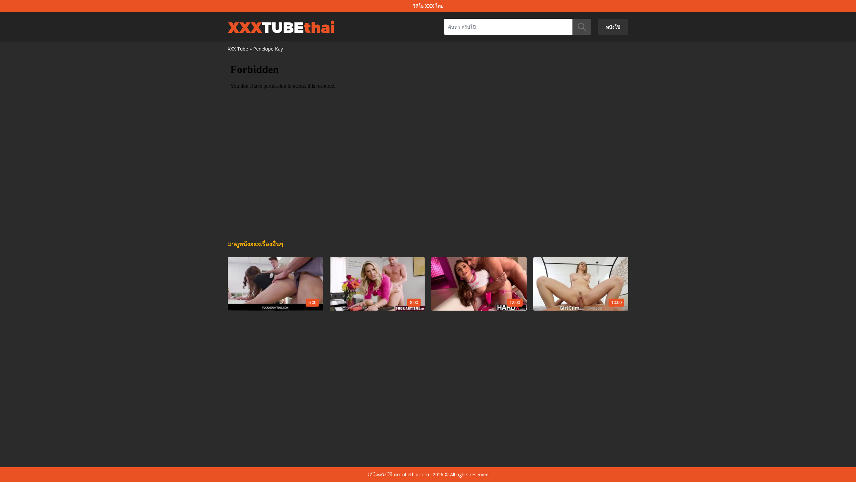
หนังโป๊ (613, 26)
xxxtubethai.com (411, 474)
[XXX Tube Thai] (281, 26)
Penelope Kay (268, 49)
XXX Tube (238, 49)
